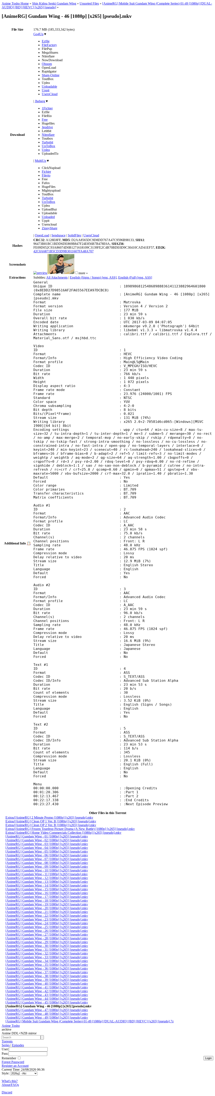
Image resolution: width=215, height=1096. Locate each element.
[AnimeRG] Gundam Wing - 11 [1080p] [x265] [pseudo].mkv (46, 874)
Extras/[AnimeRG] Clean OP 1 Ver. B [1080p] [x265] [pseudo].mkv (50, 821)
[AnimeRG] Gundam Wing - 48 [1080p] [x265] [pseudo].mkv (46, 1013)
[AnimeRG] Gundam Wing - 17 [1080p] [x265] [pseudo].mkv (46, 897)
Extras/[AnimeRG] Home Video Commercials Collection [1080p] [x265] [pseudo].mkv (63, 832)
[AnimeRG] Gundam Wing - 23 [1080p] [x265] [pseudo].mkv (46, 919)
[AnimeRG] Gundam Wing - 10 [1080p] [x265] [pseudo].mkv (46, 870)
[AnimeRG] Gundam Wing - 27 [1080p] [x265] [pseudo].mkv (46, 934)
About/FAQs (10, 1085)
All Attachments (57, 277)
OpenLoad (42, 235)
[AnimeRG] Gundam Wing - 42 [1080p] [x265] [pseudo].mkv (46, 991)
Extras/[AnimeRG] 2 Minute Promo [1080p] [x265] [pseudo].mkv (49, 817)
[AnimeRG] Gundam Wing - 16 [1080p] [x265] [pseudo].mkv (46, 893)
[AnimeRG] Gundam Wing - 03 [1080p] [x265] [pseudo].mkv (46, 844)
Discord (7, 1092)
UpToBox (48, 146)
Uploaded (48, 217)
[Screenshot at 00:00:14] (40, 273)
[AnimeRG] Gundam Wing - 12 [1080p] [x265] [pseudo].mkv (46, 878)
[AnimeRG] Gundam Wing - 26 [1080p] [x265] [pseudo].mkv (46, 930)
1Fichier (47, 108)
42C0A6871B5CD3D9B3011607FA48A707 (63, 251)
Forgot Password (13, 1062)
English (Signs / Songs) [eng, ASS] (93, 277)
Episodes (18, 1045)
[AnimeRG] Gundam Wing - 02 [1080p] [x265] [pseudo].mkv (46, 840)
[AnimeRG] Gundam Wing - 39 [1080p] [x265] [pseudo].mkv (46, 980)
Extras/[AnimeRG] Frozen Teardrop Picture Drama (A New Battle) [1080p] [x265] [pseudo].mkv (70, 829)
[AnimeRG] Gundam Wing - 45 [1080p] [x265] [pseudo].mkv (46, 1002)
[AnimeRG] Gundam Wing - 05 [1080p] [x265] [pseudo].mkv (46, 851)
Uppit (45, 90)
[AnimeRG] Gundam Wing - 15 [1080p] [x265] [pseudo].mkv (46, 889)
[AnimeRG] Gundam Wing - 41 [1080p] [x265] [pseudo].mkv (46, 987)
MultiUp (40, 160)
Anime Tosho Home (15, 3)
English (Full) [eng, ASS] (135, 277)
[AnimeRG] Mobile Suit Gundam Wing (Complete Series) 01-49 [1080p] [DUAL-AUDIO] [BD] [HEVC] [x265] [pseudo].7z (89, 1021)
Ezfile (46, 41)
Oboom (47, 64)
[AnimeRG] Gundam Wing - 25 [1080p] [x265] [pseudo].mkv (46, 927)
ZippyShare (49, 228)
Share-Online (50, 75)
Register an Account (15, 1065)
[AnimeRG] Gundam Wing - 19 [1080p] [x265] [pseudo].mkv (46, 904)
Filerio (46, 175)
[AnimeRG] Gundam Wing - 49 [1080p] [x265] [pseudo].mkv (46, 1017)
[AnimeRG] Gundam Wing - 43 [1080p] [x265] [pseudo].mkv (46, 995)
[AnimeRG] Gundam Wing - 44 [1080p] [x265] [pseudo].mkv (46, 998)
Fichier (46, 171)
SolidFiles (74, 235)
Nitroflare (48, 134)
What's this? (10, 1081)
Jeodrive (47, 127)
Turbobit (47, 142)
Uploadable (49, 86)
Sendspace (58, 235)
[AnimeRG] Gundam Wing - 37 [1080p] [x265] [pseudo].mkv (46, 972)
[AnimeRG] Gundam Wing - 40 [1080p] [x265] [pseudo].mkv (46, 983)
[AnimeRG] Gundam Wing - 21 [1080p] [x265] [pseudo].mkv (46, 912)
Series (6, 1045)
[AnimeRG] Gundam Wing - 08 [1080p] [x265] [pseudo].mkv (46, 863)
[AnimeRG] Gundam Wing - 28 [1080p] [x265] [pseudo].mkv (46, 938)
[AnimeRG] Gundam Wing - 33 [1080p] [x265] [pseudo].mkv (46, 957)
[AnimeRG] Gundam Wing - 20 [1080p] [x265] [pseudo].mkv (46, 908)
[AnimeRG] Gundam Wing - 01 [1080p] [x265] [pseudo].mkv (46, 836)
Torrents (7, 1041)
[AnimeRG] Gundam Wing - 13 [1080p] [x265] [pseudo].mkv (46, 881)
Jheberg (40, 101)
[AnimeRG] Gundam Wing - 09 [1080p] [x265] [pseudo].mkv (46, 866)
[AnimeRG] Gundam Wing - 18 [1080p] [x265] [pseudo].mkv (46, 900)
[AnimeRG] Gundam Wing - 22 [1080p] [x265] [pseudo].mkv (46, 915)
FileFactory (49, 45)
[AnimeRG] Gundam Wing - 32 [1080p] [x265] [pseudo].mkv (46, 953)
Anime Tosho (11, 1025)
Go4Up (38, 34)
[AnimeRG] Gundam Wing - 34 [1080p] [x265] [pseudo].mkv (46, 961)
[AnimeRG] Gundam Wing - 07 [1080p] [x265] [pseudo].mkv (46, 859)
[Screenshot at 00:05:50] (60, 273)
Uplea (46, 150)
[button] (76, 272)
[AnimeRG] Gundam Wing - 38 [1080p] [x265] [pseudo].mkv (46, 976)
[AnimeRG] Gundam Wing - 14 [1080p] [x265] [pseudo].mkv (46, 885)
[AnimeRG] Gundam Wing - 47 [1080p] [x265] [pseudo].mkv (46, 1010)
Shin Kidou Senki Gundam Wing (54, 3)
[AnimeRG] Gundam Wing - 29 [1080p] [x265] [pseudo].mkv (46, 942)
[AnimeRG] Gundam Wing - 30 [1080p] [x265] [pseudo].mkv (46, 946)
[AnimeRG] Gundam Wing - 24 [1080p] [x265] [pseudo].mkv (46, 923)
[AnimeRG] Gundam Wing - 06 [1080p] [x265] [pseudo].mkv (46, 855)
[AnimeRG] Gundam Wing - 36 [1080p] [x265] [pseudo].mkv (46, 968)
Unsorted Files (89, 3)
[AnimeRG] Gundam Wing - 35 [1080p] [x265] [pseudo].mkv (46, 964)
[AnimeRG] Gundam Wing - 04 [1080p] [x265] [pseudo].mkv (46, 847)
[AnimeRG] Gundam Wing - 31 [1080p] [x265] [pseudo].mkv (46, 949)
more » (83, 273)
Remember (9, 1058)
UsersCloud (50, 94)
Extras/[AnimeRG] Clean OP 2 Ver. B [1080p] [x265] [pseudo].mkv (50, 825)
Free (45, 119)
